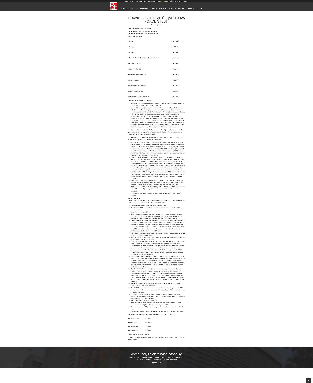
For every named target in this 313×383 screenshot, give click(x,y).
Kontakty (163, 9)
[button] (308, 380)
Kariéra (172, 9)
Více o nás (156, 363)
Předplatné (145, 9)
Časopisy (124, 9)
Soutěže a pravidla (156, 25)
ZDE (150, 1)
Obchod (190, 9)
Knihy (154, 9)
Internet (134, 9)
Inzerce (181, 9)
